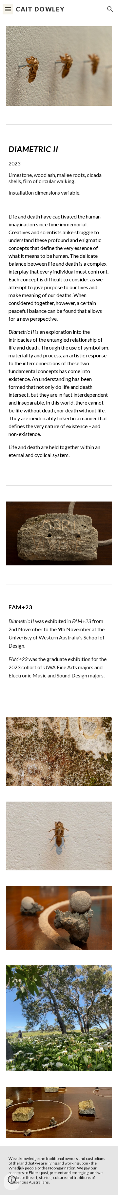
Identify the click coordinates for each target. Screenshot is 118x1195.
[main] (59, 304)
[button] (8, 9)
